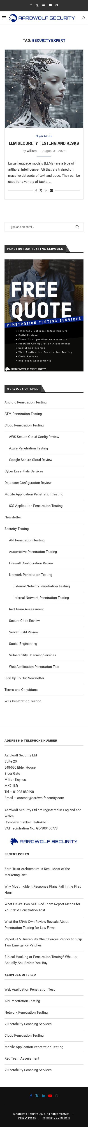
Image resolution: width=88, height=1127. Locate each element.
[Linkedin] (43, 5)
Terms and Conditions (21, 690)
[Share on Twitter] (40, 190)
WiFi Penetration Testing (23, 701)
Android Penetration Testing (25, 402)
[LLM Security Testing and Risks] (44, 89)
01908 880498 (23, 792)
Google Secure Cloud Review (30, 460)
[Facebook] (31, 5)
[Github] (57, 5)
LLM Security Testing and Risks (44, 143)
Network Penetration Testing (30, 575)
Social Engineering (23, 644)
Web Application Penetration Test (34, 667)
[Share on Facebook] (36, 190)
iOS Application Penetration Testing (36, 506)
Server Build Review (23, 632)
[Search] (83, 18)
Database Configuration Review (28, 483)
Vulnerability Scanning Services (32, 655)
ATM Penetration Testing (23, 414)
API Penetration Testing (26, 540)
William (32, 151)
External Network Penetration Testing (42, 586)
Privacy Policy (27, 1117)
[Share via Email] (51, 190)
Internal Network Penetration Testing (41, 598)
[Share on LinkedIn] (46, 190)
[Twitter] (37, 5)
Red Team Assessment (26, 609)
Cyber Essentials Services (24, 471)
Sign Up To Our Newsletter (24, 678)
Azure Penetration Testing (28, 448)
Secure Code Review (24, 621)
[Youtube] (50, 5)
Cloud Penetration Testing (24, 425)
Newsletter (13, 517)
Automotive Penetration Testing (33, 552)
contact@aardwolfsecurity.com (40, 798)
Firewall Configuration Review (31, 563)
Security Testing (17, 529)
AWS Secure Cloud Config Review (34, 437)
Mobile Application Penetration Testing (34, 494)
